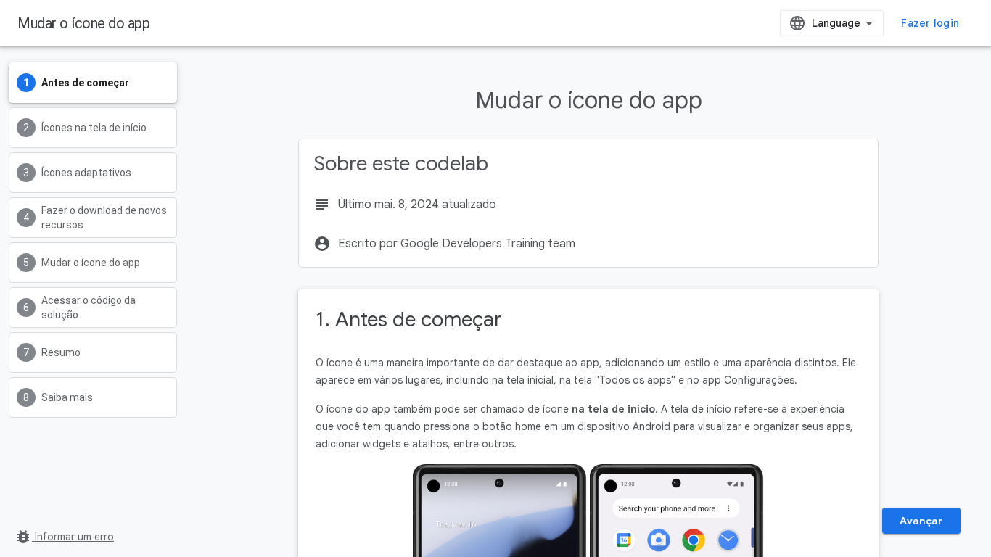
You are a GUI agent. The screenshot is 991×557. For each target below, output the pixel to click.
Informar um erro (64, 536)
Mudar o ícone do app (83, 23)
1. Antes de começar (409, 319)
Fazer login (930, 23)
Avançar (921, 520)
